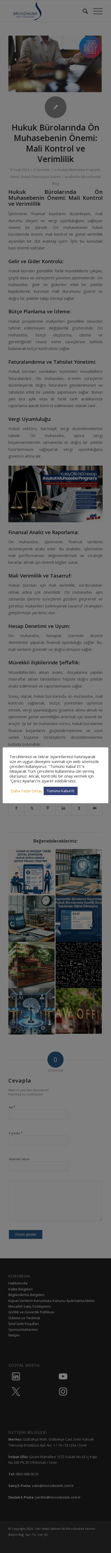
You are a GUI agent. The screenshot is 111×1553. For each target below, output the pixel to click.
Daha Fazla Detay (26, 790)
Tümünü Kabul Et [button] (60, 790)
